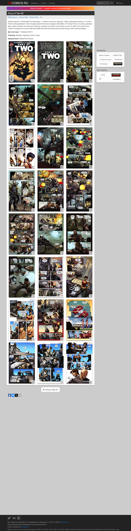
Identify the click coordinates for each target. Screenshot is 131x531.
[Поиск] (112, 3)
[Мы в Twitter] (9, 518)
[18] (79, 277)
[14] (51, 234)
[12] (79, 190)
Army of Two (23, 17)
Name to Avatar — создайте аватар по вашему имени (50, 8)
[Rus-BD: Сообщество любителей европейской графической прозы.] (103, 79)
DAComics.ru (12, 17)
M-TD (103, 75)
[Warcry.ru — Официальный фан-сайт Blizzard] (118, 64)
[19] (22, 320)
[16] (22, 277)
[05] (51, 104)
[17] (51, 277)
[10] (22, 190)
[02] (51, 61)
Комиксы (34, 3)
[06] (79, 104)
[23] (51, 363)
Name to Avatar (104, 55)
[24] (79, 363)
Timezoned (118, 59)
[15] (79, 234)
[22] (22, 363)
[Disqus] (50, 423)
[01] (22, 61)
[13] (22, 234)
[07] (22, 147)
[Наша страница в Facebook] (19, 518)
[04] (22, 104)
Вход (121, 3)
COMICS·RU (18, 3)
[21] (79, 320)
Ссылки (52, 3)
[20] (51, 320)
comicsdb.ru (117, 79)
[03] (79, 61)
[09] (79, 147)
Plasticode (25, 527)
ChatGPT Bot (117, 55)
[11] (51, 190)
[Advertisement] (50, 508)
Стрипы (44, 3)
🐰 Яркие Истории (105, 59)
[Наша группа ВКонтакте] (14, 518)
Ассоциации (104, 64)
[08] (51, 147)
